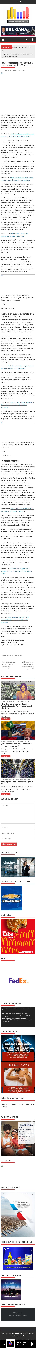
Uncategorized (6, 656)
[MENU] (34, 39)
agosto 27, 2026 (7, 701)
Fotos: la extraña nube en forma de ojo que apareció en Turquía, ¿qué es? (27, 665)
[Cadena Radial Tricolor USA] (3, 39)
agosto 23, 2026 (7, 779)
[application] (18, 1017)
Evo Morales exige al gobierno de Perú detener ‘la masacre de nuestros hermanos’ (17, 404)
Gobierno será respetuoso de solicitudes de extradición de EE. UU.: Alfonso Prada (16, 571)
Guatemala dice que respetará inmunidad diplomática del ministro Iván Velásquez (15, 619)
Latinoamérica (18, 656)
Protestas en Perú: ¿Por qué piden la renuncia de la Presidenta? (8, 665)
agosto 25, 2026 (7, 741)
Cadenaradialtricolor (20, 70)
